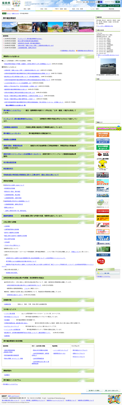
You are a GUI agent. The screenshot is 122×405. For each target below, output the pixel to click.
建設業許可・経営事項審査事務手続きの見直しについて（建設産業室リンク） (27, 332)
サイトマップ (36, 5)
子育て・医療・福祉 (61, 9)
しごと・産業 (95, 9)
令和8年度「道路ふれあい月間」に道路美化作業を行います (22, 70)
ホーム (9, 13)
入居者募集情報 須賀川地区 (13, 198)
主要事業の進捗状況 (11, 127)
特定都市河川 (8, 168)
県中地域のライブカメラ (11, 316)
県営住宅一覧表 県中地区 (12, 191)
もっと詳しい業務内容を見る (105, 26)
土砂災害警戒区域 (38, 358)
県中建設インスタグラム (12, 110)
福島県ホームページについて (55, 400)
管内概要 (7, 320)
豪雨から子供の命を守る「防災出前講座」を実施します (21, 86)
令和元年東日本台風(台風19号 (16, 285)
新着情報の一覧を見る (68, 50)
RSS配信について (71, 400)
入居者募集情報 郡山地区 (12, 194)
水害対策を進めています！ (15, 295)
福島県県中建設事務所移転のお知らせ (15, 89)
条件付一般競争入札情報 (11, 232)
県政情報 (111, 9)
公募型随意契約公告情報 (11, 229)
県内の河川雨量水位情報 (40, 350)
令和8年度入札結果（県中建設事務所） (29, 43)
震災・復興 (27, 9)
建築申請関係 (8, 216)
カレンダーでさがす (114, 5)
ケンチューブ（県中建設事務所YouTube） (30, 38)
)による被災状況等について (33, 285)
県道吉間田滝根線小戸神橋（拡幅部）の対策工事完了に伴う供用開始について (27, 64)
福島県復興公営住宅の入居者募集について (17, 201)
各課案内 (7, 375)
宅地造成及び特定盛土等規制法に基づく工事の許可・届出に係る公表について (31, 175)
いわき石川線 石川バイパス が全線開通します (18, 83)
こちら (26, 288)
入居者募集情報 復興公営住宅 (27, 47)
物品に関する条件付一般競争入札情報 (15, 235)
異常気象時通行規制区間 (11, 355)
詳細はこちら (75, 251)
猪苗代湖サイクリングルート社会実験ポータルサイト (22, 154)
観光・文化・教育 (77, 9)
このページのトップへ (112, 390)
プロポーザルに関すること (12, 245)
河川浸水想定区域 (10, 162)
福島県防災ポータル (59, 353)
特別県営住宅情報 (9, 188)
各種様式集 (7, 304)
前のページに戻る (94, 390)
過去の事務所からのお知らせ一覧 (16, 105)
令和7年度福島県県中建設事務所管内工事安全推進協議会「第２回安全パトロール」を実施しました (34, 102)
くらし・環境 (10, 9)
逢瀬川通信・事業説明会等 (13, 146)
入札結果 (7, 242)
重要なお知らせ (9, 207)
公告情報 (7, 226)
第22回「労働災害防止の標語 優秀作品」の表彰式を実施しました (23, 95)
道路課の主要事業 (10, 139)
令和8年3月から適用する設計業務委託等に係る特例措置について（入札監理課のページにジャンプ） (36, 258)
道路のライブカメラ (79, 353)
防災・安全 (44, 9)
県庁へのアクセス (13, 396)
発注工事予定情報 (9, 239)
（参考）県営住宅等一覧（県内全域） (15, 210)
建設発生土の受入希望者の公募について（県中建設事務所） (22, 76)
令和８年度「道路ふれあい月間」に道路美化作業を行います (36, 45)
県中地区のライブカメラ (80, 350)
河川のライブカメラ (79, 356)
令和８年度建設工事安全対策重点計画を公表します (19, 92)
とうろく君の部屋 (9, 313)
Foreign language (36, 4)
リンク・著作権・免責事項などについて (33, 400)
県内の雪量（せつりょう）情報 (13, 358)
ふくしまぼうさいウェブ (60, 350)
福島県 (6, 3)
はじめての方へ (36, 2)
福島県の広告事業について (86, 400)
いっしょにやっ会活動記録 (12, 329)
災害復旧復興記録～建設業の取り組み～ (16, 323)
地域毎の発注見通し (12, 272)
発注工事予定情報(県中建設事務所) (28, 41)
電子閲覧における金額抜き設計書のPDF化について (21, 261)
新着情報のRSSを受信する (85, 50)
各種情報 (7, 336)
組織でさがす (103, 5)
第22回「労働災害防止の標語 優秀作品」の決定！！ (20, 99)
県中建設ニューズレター (12, 133)
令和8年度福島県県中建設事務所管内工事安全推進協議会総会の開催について (27, 80)
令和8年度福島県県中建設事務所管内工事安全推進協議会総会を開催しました (27, 73)
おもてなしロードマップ (11, 326)
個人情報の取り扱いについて (10, 400)
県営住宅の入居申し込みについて (14, 185)
